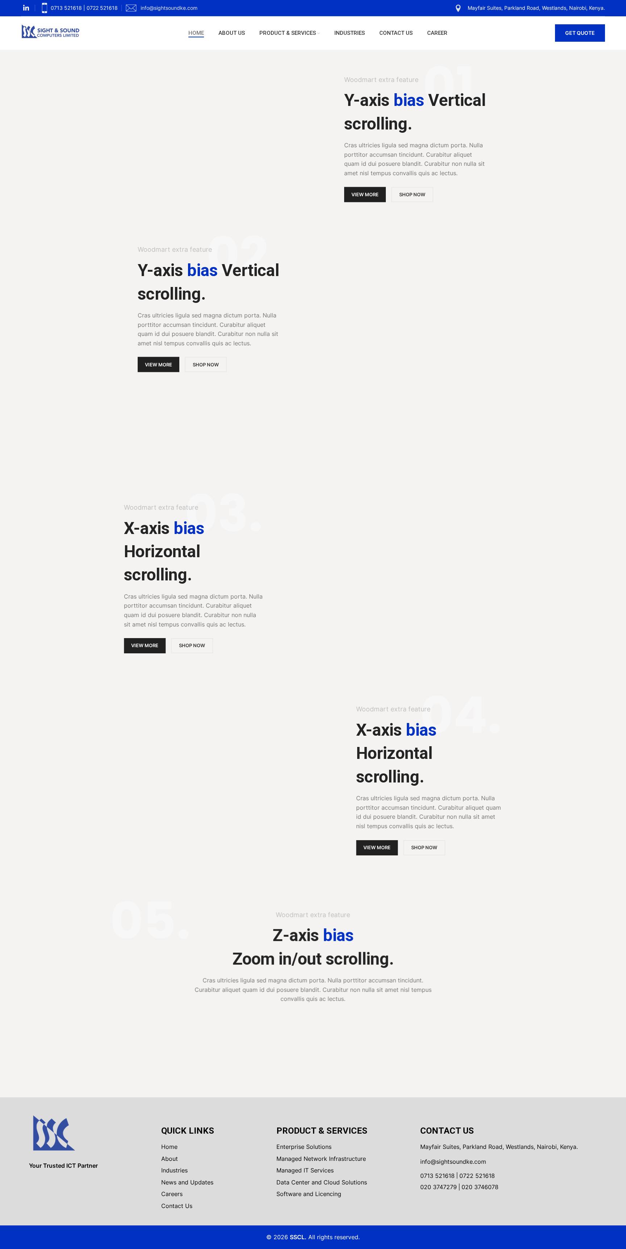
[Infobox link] (78, 8)
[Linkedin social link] (26, 8)
